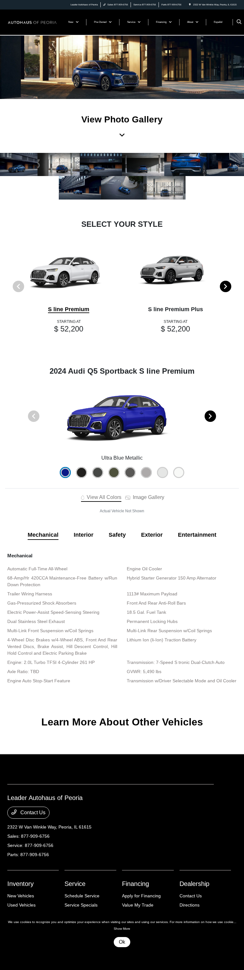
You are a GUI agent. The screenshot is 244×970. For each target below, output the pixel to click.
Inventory (20, 883)
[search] (239, 22)
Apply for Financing (141, 895)
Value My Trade (137, 905)
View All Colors (103, 497)
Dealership (194, 883)
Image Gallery (148, 497)
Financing (135, 883)
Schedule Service (81, 895)
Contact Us (32, 812)
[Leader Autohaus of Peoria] (32, 21)
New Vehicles (20, 895)
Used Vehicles (21, 905)
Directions (190, 905)
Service (74, 883)
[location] (190, 4)
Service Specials (81, 905)
